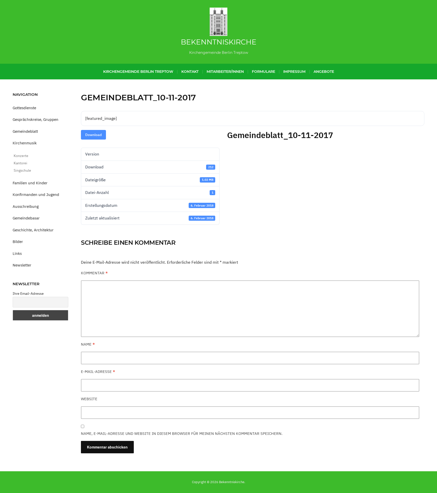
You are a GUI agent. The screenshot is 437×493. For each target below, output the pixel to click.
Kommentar (94, 273)
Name (88, 344)
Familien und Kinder (30, 183)
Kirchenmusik (25, 143)
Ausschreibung (26, 206)
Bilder (18, 241)
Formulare (263, 71)
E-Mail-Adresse (98, 371)
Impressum (294, 71)
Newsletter (22, 265)
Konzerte (21, 155)
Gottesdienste (24, 107)
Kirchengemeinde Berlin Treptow (138, 71)
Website (89, 398)
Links (17, 253)
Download (93, 134)
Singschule (22, 170)
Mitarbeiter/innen (225, 71)
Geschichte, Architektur (33, 230)
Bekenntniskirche (218, 42)
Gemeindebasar (26, 218)
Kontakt (190, 71)
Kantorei (20, 163)
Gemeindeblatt (25, 131)
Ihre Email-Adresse (28, 293)
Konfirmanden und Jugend (36, 194)
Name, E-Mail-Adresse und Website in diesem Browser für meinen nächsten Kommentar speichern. (181, 433)
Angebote (324, 71)
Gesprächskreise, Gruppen (35, 119)
